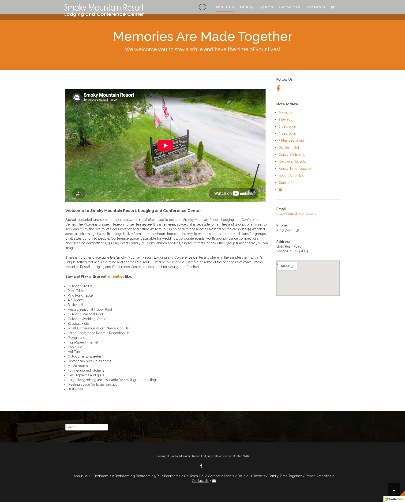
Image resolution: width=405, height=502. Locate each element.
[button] (333, 8)
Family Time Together (295, 168)
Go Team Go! (289, 147)
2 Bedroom (287, 126)
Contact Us (287, 183)
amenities (115, 276)
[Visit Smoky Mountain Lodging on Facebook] (278, 90)
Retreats (316, 7)
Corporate (290, 7)
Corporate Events (292, 154)
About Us (225, 7)
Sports (266, 7)
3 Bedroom (287, 133)
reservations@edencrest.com (298, 213)
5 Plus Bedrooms (292, 140)
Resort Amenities (291, 175)
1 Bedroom (287, 119)
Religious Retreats (292, 161)
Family (247, 7)
